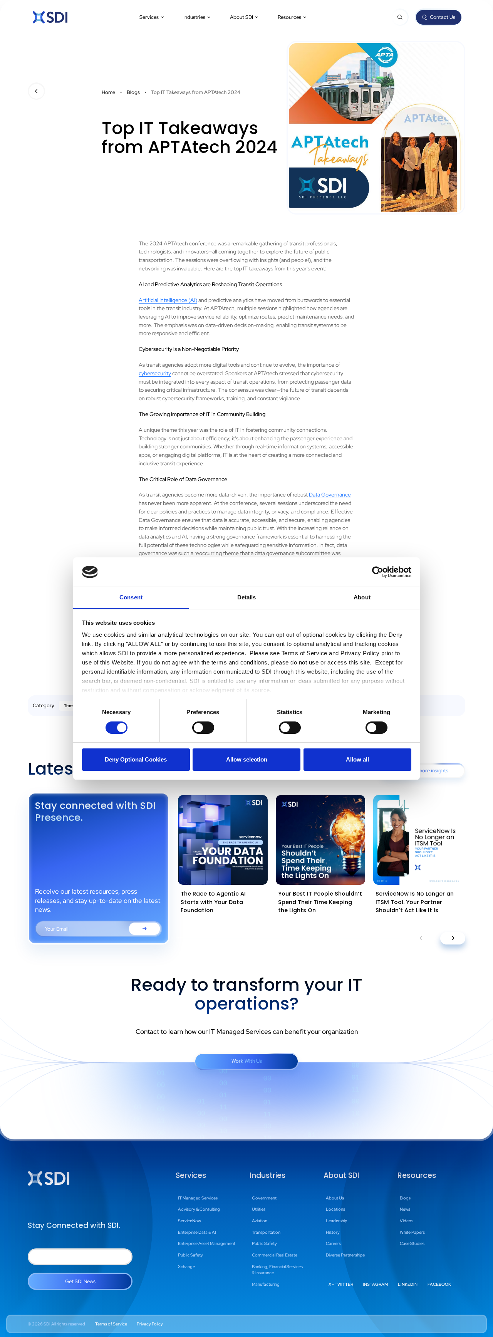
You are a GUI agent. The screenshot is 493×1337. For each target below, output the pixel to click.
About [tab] (362, 597)
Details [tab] (246, 597)
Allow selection (246, 759)
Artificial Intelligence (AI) (168, 300)
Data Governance (330, 494)
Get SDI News (80, 1281)
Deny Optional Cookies (136, 759)
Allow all (357, 759)
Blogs (133, 92)
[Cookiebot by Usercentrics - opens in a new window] (377, 572)
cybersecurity (155, 373)
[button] (152, 17)
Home (108, 92)
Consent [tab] (131, 597)
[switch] (203, 727)
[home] (50, 17)
